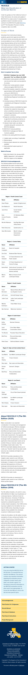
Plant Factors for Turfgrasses (10, 604)
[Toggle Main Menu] (2, 2)
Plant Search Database (8, 612)
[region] (14, 216)
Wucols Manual (6, 608)
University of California (10, 655)
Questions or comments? (13, 649)
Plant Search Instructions (9, 616)
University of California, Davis (10, 644)
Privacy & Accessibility (13, 651)
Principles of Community (13, 653)
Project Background (7, 620)
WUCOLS (5, 5)
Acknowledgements (7, 600)
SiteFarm (21, 665)
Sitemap (20, 655)
